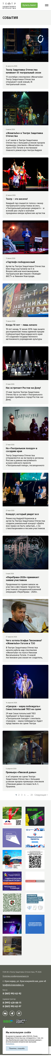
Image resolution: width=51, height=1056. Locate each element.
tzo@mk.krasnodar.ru (13, 985)
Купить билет (29, 5)
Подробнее (10, 1044)
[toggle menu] (46, 5)
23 (32, 795)
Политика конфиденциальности (16, 976)
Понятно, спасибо (17, 1048)
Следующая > (41, 795)
